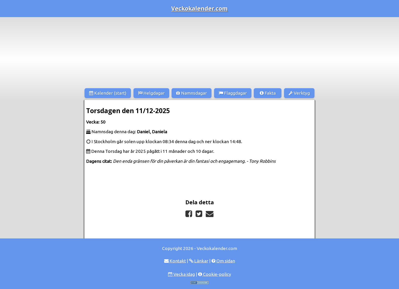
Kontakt (177, 260)
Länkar (200, 260)
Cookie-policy (216, 274)
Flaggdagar (235, 93)
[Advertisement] (199, 51)
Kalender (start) (109, 93)
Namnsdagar (193, 93)
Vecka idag (183, 274)
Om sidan (225, 260)
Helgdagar (153, 93)
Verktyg (301, 93)
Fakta (270, 93)
